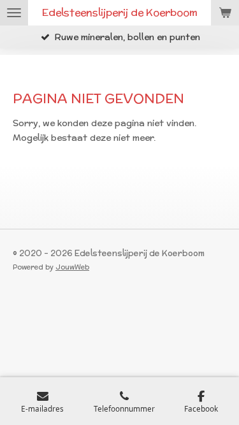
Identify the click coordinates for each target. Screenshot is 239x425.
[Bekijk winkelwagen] (225, 12)
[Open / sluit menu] (14, 12)
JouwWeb (72, 267)
